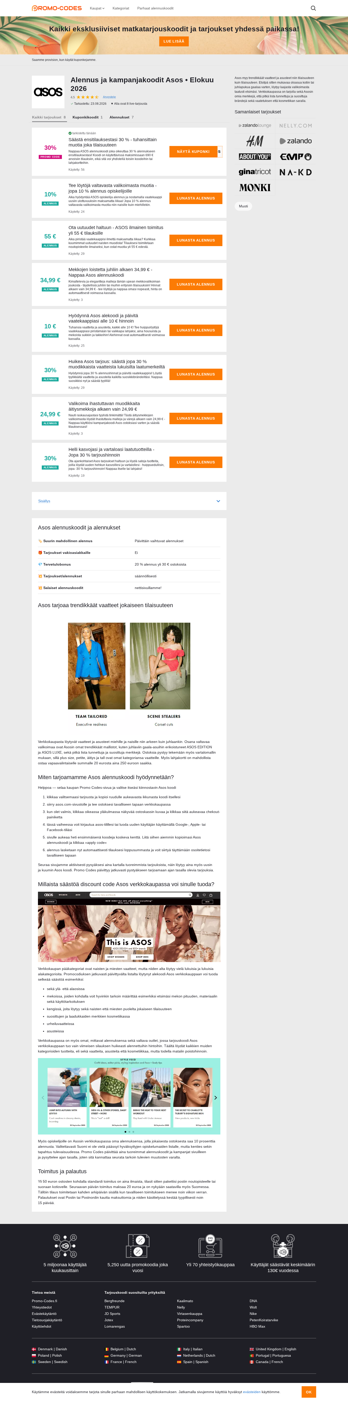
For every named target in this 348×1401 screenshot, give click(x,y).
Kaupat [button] (96, 8)
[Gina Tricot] (255, 172)
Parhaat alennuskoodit (155, 8)
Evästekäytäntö (44, 1314)
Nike (253, 1314)
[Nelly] (295, 126)
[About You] (255, 156)
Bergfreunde (114, 1301)
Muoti (243, 206)
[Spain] (179, 1362)
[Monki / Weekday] (255, 187)
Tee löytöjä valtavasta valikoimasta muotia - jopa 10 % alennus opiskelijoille (113, 188)
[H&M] (255, 141)
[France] (106, 1362)
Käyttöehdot (41, 1326)
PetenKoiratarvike (264, 1320)
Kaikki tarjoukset (46, 117)
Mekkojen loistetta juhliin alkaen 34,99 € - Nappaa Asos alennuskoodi (110, 272)
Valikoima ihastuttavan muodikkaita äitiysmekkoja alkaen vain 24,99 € (104, 406)
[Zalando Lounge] (255, 126)
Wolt (253, 1307)
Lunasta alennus (196, 198)
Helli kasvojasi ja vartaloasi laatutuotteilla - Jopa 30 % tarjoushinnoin (111, 452)
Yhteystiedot (42, 1307)
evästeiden (252, 1392)
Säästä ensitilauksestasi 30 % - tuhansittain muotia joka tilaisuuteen (113, 142)
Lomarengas (114, 1326)
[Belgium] (106, 1349)
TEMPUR (111, 1307)
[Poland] (34, 1355)
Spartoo (183, 1326)
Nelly (181, 1307)
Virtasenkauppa (189, 1314)
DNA (253, 1301)
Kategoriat (121, 8)
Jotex (108, 1320)
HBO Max (257, 1326)
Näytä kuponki (193, 152)
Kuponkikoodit (86, 117)
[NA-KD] (295, 172)
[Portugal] (252, 1355)
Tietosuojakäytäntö (47, 1320)
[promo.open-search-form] (313, 8)
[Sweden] (34, 1362)
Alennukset (119, 117)
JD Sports (112, 1314)
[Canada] (252, 1362)
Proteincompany (190, 1320)
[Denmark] (34, 1349)
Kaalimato (185, 1301)
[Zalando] (295, 141)
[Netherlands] (179, 1355)
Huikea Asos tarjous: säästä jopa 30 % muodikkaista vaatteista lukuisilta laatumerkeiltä (117, 364)
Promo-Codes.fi (44, 1301)
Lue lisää (174, 41)
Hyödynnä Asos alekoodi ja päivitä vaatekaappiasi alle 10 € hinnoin (103, 318)
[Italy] (179, 1349)
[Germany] (106, 1355)
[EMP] (295, 156)
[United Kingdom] (252, 1349)
